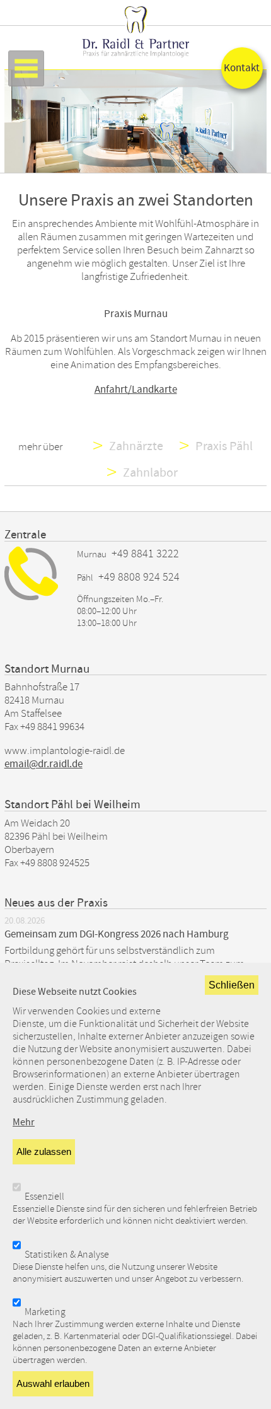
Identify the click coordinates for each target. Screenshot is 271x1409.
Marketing (45, 1312)
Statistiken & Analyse (67, 1254)
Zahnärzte (137, 446)
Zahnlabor (150, 473)
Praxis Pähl (224, 446)
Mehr (24, 1122)
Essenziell (44, 1196)
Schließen (232, 984)
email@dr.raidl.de (43, 764)
